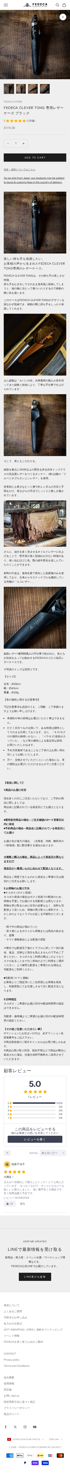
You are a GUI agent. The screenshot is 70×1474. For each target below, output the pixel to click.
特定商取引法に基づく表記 (19, 1401)
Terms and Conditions (17, 1365)
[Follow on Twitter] (15, 1427)
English (54, 1439)
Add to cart (35, 157)
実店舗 (8, 1389)
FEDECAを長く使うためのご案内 (23, 1341)
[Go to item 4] (45, 89)
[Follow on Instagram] (25, 1427)
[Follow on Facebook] (5, 1427)
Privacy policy (11, 1359)
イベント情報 (11, 1335)
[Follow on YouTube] (35, 1427)
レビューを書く (35, 1139)
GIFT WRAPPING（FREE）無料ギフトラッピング (33, 1329)
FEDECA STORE (13, 101)
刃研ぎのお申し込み (15, 1317)
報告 (22, 1203)
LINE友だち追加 (35, 1276)
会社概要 (9, 1377)
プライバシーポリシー (17, 1408)
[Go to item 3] (33, 89)
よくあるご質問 (13, 1311)
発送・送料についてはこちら (19, 169)
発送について (11, 1305)
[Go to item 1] (9, 89)
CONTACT (10, 1353)
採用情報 (9, 1383)
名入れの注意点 (13, 1323)
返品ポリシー (11, 1414)
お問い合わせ (11, 1395)
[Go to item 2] (21, 89)
